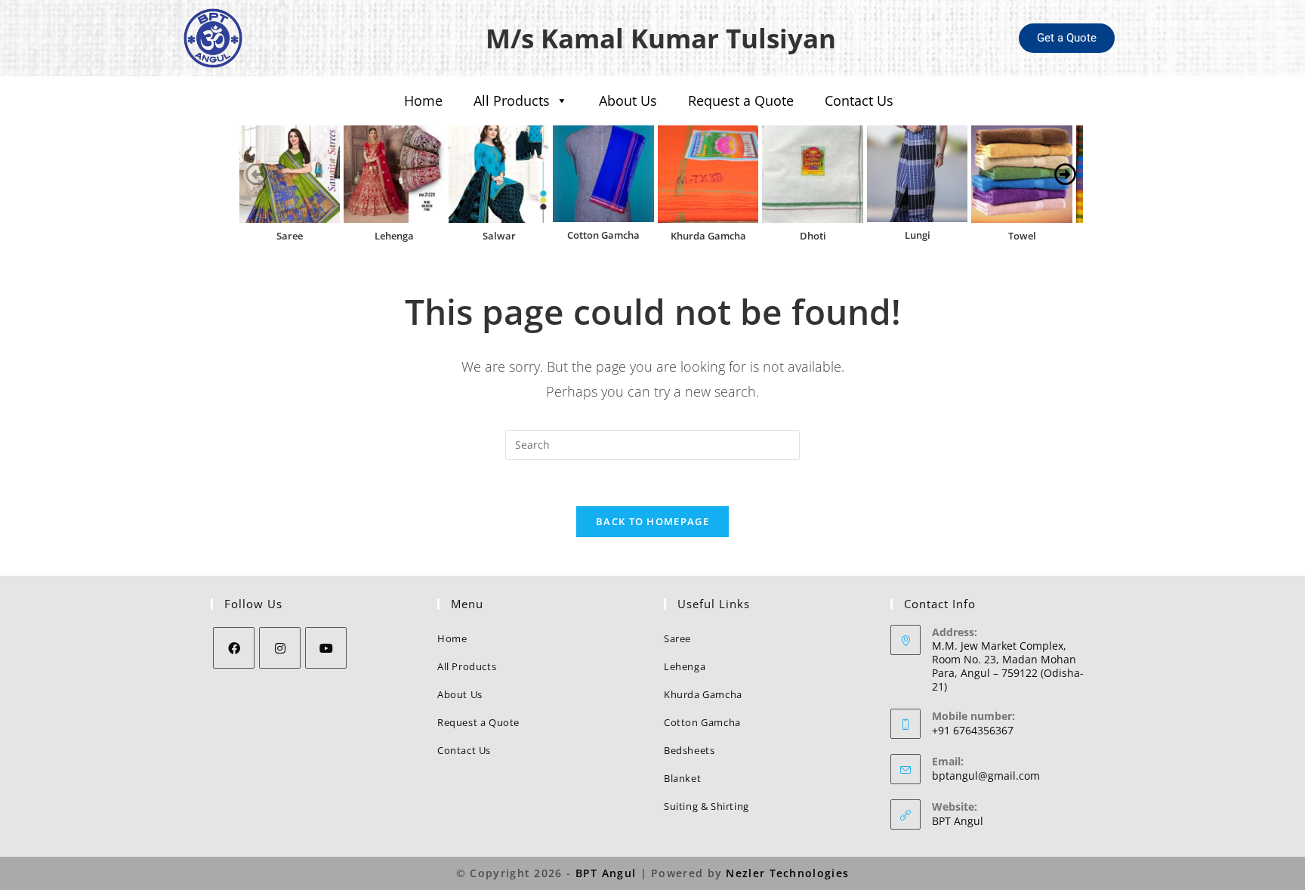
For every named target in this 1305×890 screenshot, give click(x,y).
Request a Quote (741, 100)
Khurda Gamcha (708, 236)
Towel (1022, 236)
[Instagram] (280, 648)
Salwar (499, 236)
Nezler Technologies (787, 873)
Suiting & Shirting (706, 806)
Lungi (917, 235)
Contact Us (859, 100)
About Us (628, 100)
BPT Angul (957, 821)
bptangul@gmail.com (986, 775)
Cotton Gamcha (603, 235)
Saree (289, 236)
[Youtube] (326, 648)
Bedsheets (689, 750)
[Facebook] (234, 648)
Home (423, 100)
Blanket (682, 778)
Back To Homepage (652, 521)
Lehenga (394, 236)
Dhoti (813, 236)
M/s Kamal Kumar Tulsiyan (661, 38)
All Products (512, 100)
